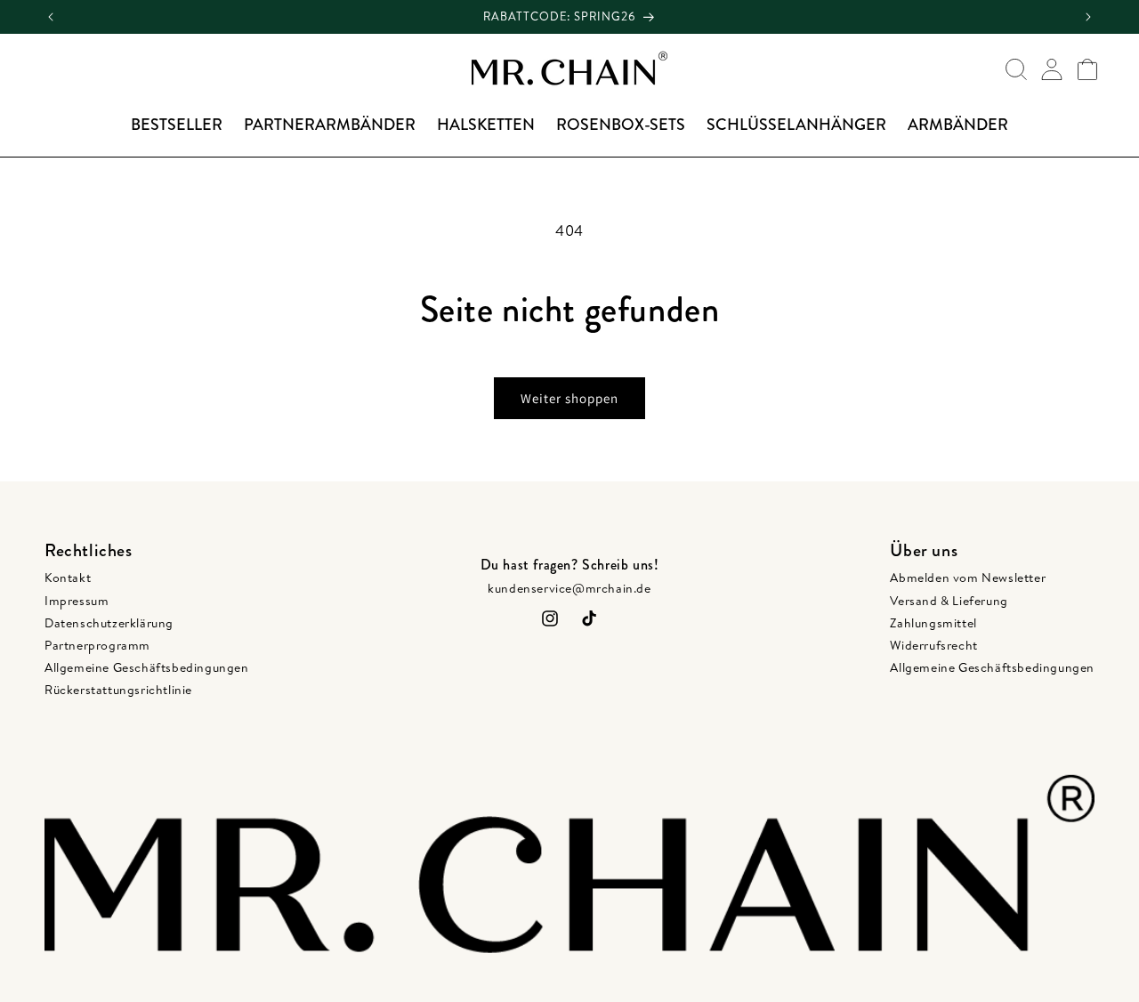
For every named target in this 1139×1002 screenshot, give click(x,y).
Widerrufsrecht (933, 645)
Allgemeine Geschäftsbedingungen (146, 667)
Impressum (76, 601)
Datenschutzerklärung (109, 623)
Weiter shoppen (569, 398)
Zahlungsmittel (933, 623)
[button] (1016, 69)
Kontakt (67, 577)
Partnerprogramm (97, 645)
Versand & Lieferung (948, 601)
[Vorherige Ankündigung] (50, 17)
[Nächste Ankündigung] (1088, 17)
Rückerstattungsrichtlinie (118, 690)
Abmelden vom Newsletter (968, 577)
